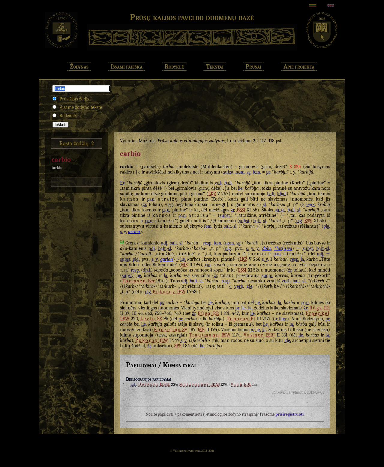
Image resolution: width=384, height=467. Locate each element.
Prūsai (253, 66)
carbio (61, 160)
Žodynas (79, 66)
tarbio (57, 167)
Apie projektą (299, 66)
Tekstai (215, 66)
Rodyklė (174, 66)
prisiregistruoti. (289, 414)
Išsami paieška (126, 66)
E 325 (295, 166)
